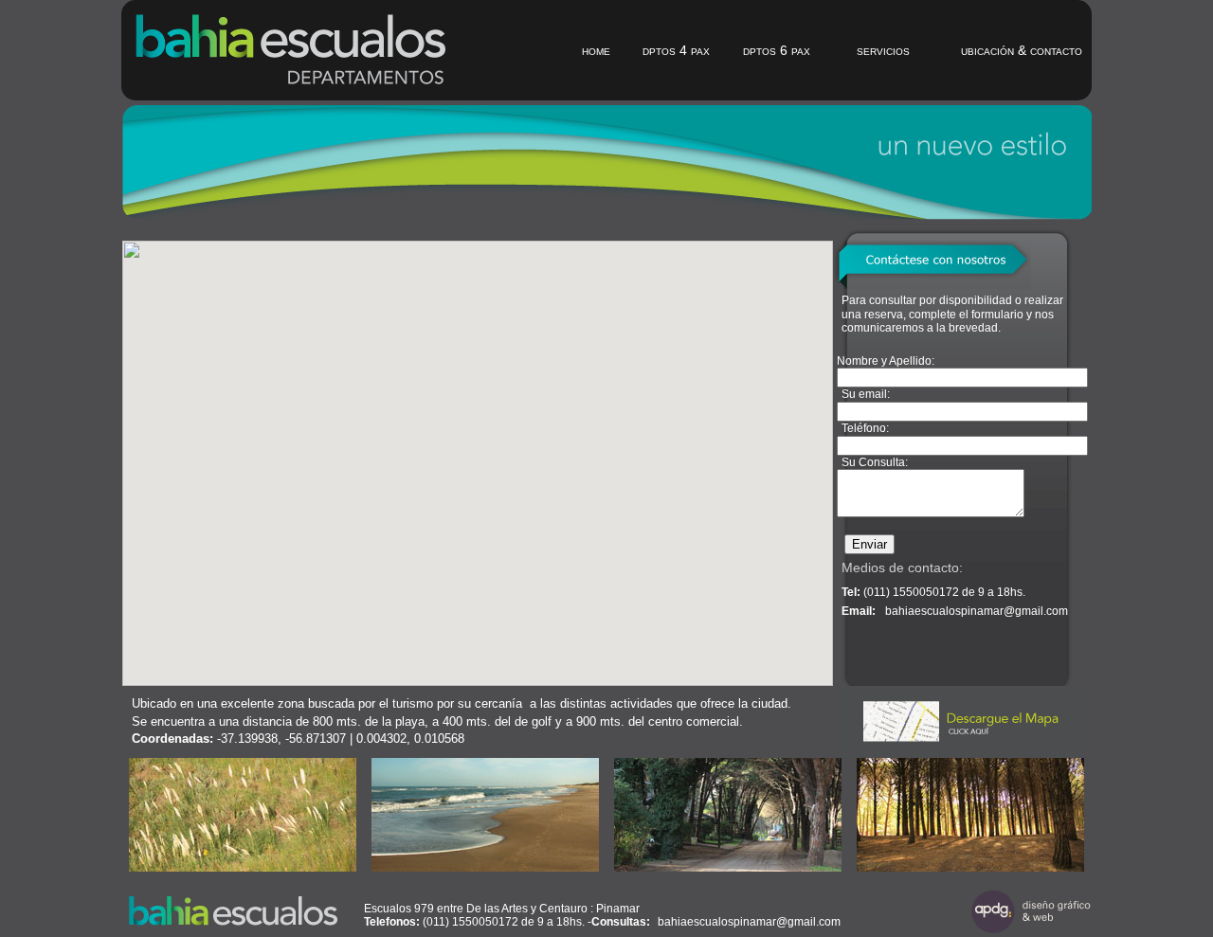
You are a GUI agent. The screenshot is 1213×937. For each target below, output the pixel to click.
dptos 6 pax (776, 50)
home (596, 50)
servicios (883, 50)
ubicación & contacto (1021, 50)
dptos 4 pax (676, 50)
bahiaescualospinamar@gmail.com (976, 611)
